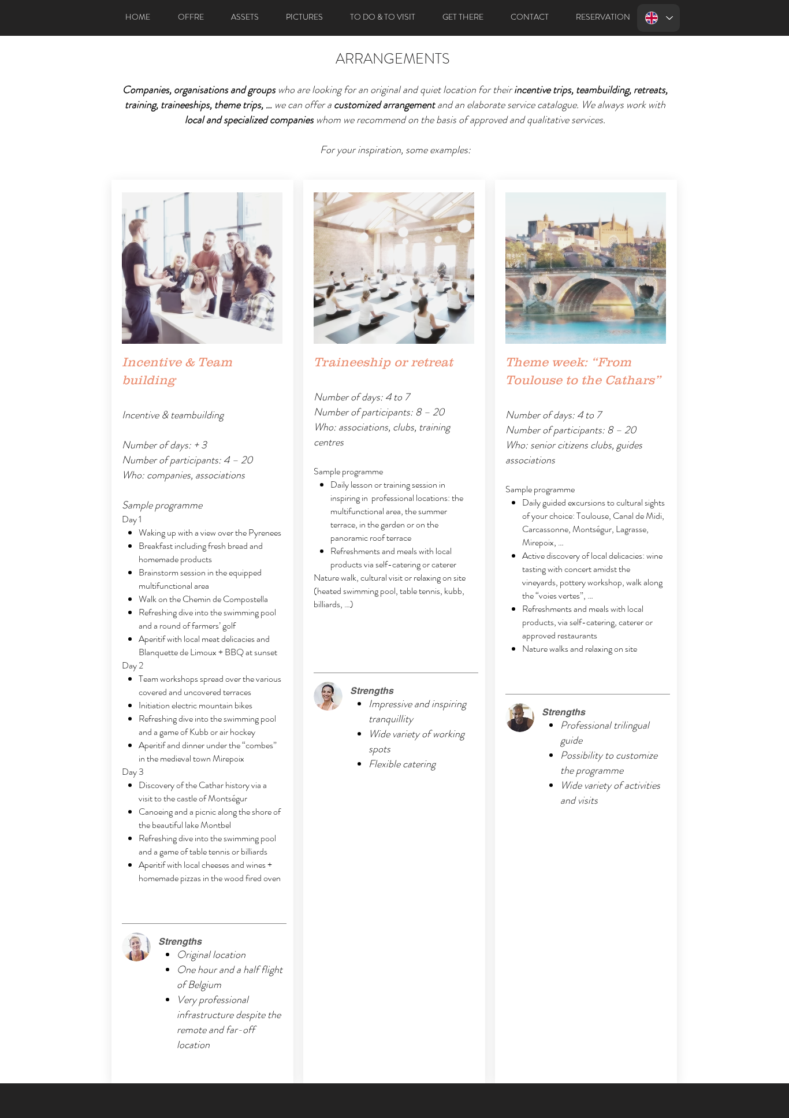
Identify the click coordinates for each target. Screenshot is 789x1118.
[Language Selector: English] (658, 18)
